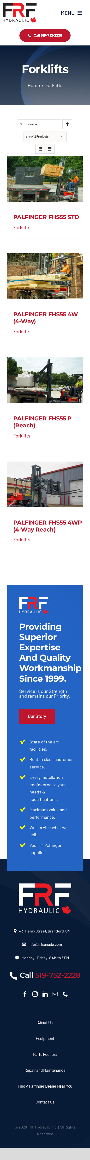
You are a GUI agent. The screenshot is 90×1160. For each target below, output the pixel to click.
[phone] (65, 994)
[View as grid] (40, 148)
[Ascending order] (67, 124)
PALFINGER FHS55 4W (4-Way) (45, 318)
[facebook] (25, 994)
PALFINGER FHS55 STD (46, 217)
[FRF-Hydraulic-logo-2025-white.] (45, 885)
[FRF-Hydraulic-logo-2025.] (19, 5)
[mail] (55, 994)
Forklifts (21, 227)
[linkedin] (45, 994)
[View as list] (49, 148)
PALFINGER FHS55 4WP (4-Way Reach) (47, 526)
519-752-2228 (58, 975)
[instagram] (35, 994)
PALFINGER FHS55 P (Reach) (42, 422)
